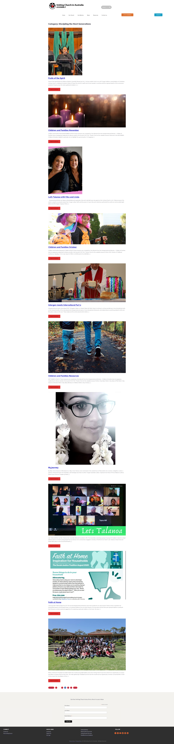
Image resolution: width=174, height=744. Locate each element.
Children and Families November (63, 130)
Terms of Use (72, 741)
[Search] (109, 7)
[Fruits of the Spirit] (87, 51)
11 (68, 687)
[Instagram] (125, 733)
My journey (53, 467)
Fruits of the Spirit (56, 78)
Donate (158, 14)
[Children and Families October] (87, 228)
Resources (95, 15)
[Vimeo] (118, 733)
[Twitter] (123, 733)
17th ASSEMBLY (127, 14)
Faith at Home (54, 602)
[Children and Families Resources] (87, 347)
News (88, 15)
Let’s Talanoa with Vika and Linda (63, 197)
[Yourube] (120, 733)
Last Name (67, 710)
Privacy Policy (79, 741)
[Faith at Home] (87, 575)
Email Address (68, 716)
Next (75, 687)
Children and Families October (62, 247)
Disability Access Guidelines (87, 735)
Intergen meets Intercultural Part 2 (64, 305)
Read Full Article (54, 89)
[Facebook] (115, 733)
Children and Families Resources (63, 376)
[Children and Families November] (87, 110)
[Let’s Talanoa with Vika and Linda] (87, 170)
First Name (67, 705)
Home (63, 15)
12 (71, 687)
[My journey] (87, 428)
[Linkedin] (127, 733)
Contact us (104, 15)
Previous (51, 687)
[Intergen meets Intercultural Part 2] (87, 282)
